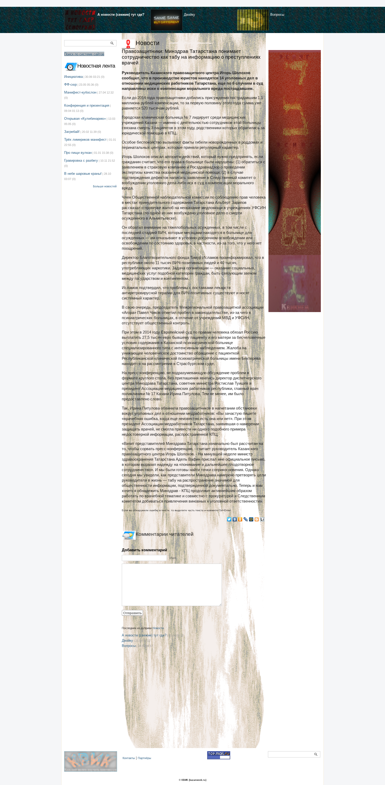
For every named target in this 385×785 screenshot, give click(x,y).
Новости (148, 43)
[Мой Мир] (251, 519)
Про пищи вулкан (78, 153)
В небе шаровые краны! (83, 174)
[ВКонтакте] (235, 519)
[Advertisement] (194, 705)
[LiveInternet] (262, 519)
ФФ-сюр (70, 84)
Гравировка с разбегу (81, 160)
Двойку (189, 15)
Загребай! (72, 132)
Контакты (129, 758)
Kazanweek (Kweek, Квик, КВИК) (92, 764)
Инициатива (73, 77)
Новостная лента (96, 66)
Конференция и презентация (86, 105)
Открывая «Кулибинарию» (85, 119)
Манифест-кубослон (80, 92)
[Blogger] (257, 519)
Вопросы (277, 15)
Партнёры (144, 758)
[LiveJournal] (246, 519)
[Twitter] (229, 519)
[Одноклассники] (240, 519)
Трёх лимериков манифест (85, 139)
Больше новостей (105, 186)
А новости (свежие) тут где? (120, 15)
